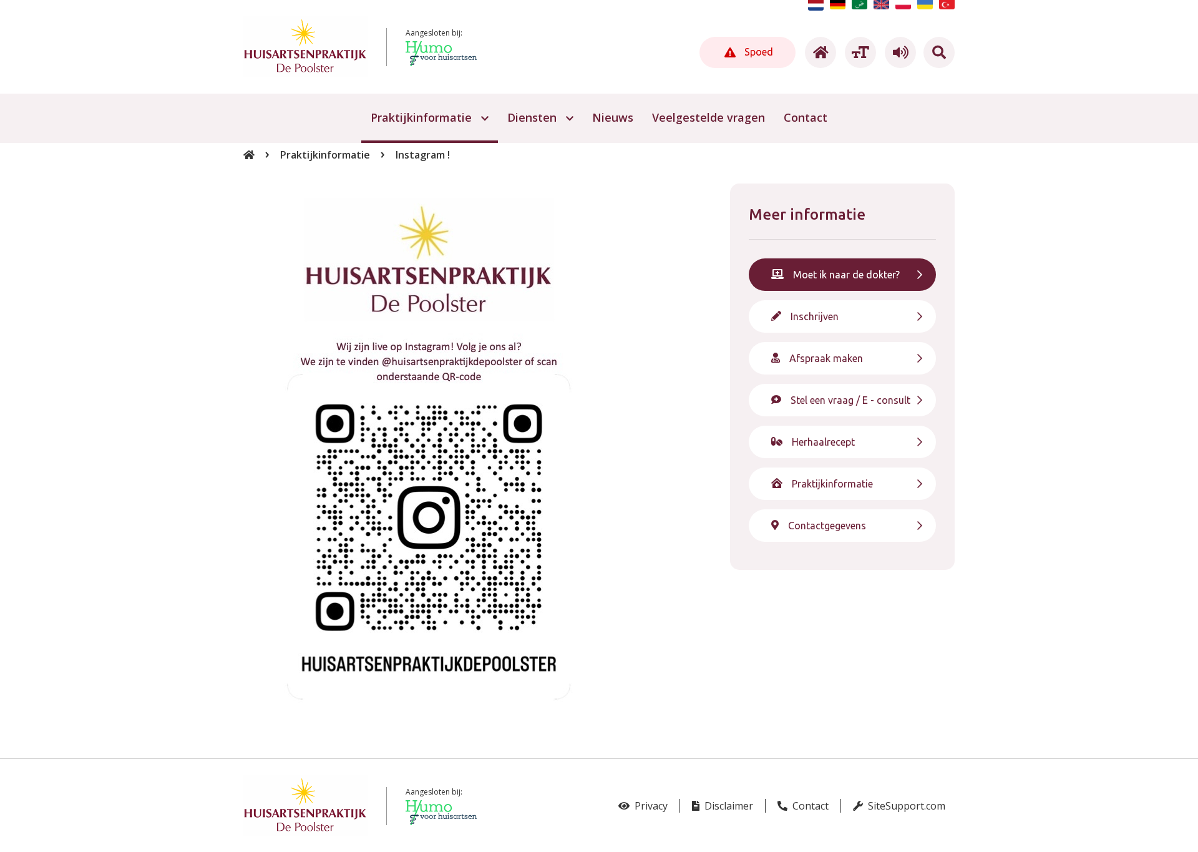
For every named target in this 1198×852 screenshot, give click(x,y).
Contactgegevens (827, 525)
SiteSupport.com (905, 806)
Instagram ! (423, 155)
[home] (819, 52)
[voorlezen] (898, 52)
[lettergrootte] (859, 52)
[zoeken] (939, 52)
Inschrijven (815, 316)
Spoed (757, 51)
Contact (809, 806)
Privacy (650, 806)
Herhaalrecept (823, 442)
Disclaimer (727, 806)
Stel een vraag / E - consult (850, 400)
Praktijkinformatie (325, 155)
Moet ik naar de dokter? (846, 274)
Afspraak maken (826, 358)
